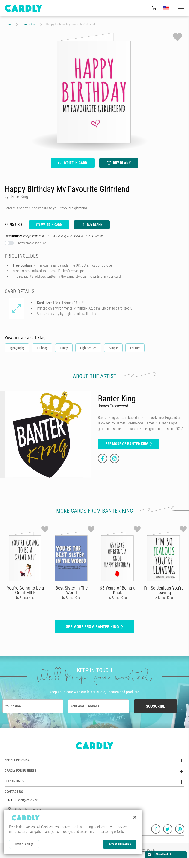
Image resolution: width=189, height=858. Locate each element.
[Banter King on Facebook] (102, 458)
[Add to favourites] (177, 37)
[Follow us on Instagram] (179, 829)
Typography (16, 348)
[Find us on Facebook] (155, 829)
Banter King (29, 24)
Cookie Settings (24, 844)
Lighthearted (88, 348)
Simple (113, 348)
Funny (64, 348)
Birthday (42, 348)
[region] (73, 832)
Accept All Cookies (120, 844)
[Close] (135, 817)
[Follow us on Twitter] (167, 829)
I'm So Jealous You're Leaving (163, 590)
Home (8, 24)
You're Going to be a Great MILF (25, 590)
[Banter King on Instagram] (114, 458)
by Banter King (25, 597)
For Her (135, 348)
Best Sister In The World (72, 590)
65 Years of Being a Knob (118, 590)
